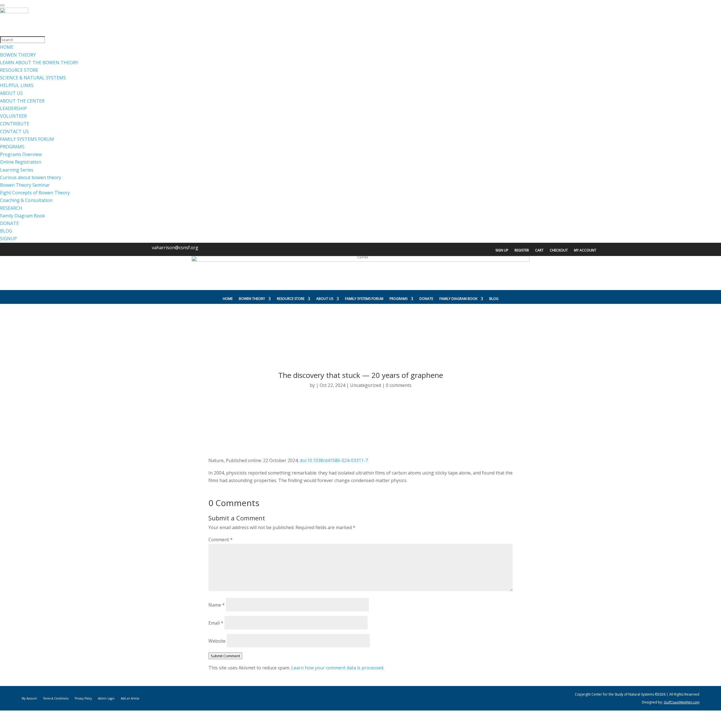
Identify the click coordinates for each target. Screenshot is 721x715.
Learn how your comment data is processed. (337, 668)
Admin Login (106, 698)
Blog (494, 298)
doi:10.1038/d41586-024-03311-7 (334, 460)
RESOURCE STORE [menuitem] (19, 70)
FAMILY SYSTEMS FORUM (364, 298)
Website (217, 641)
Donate (426, 298)
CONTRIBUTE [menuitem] (14, 124)
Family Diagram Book (458, 298)
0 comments (398, 385)
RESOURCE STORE (290, 298)
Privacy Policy (83, 698)
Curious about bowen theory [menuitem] (30, 177)
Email (215, 623)
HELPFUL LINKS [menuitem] (17, 85)
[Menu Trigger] (2, 5)
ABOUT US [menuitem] (11, 93)
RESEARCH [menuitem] (11, 208)
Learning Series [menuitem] (16, 170)
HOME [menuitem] (7, 47)
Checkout (559, 250)
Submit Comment (225, 655)
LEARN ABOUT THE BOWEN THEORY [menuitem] (39, 62)
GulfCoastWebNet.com (681, 702)
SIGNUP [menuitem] (8, 238)
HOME (228, 298)
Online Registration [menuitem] (20, 162)
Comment (220, 539)
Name (216, 605)
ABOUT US (324, 298)
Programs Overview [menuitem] (21, 154)
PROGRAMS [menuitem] (12, 147)
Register (522, 250)
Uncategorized (365, 385)
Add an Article (130, 698)
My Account (585, 250)
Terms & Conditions (55, 698)
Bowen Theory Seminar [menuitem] (25, 185)
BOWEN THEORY (252, 298)
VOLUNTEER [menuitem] (13, 116)
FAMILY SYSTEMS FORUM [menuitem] (27, 139)
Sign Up (501, 250)
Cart (539, 250)
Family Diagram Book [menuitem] (22, 216)
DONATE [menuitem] (9, 223)
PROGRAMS (399, 298)
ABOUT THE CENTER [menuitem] (22, 101)
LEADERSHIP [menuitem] (13, 108)
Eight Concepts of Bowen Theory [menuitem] (35, 193)
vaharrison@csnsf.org (175, 247)
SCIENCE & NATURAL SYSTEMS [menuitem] (33, 78)
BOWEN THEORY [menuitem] (18, 55)
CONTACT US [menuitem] (14, 131)
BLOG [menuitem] (6, 231)
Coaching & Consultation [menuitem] (26, 200)
